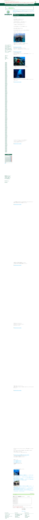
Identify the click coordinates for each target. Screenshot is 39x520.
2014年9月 (6, 137)
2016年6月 (6, 122)
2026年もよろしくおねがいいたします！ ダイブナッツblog (8, 50)
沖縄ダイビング (6, 55)
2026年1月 (6, 64)
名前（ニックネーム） (15, 505)
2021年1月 (6, 82)
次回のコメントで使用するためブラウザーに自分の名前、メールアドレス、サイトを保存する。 (23, 507)
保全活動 (6, 57)
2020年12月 (6, 83)
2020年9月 (6, 85)
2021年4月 (6, 80)
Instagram (8, 38)
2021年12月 (6, 75)
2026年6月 (6, 62)
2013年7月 (6, 147)
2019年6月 (6, 96)
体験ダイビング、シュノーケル (8, 21)
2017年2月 (6, 116)
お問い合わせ (8, 31)
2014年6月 (6, 139)
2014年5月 (6, 140)
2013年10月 (6, 145)
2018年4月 (6, 106)
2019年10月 (6, 93)
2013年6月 (6, 148)
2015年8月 (6, 129)
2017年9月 (6, 111)
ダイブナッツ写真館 (8, 40)
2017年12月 (6, 109)
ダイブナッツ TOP (8, 16)
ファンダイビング (8, 19)
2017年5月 (6, 114)
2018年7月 (6, 104)
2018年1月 (6, 108)
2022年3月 (6, 74)
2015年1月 (6, 134)
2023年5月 (6, 70)
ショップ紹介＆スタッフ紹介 (8, 30)
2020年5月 (6, 88)
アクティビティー (6, 58)
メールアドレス (29, 505)
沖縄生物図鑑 (8, 42)
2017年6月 (6, 113)
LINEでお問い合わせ (8, 33)
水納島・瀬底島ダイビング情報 (8, 28)
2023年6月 (6, 69)
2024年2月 (6, 67)
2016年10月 (6, 119)
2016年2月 (6, 125)
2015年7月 (6, 130)
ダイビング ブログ (8, 37)
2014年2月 (6, 142)
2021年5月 (6, 79)
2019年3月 (6, 98)
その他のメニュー (8, 24)
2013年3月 (6, 150)
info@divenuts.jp (8, 178)
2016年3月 (6, 124)
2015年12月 (6, 126)
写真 (13, 496)
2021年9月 (6, 77)
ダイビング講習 (8, 23)
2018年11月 (6, 101)
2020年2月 (6, 90)
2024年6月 (6, 66)
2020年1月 (6, 91)
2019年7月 (6, 95)
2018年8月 (6, 103)
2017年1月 (6, 117)
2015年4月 (6, 132)
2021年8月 (6, 78)
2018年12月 (6, 100)
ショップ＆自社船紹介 (17, 515)
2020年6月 (6, 87)
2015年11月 (6, 127)
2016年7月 (6, 121)
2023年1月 (6, 72)
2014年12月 (6, 135)
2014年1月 (6, 143)
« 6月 (5, 163)
